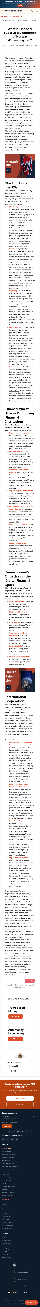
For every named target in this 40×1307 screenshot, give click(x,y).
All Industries (5, 1199)
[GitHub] (22, 1131)
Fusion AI (6, 1148)
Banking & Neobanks (8, 1178)
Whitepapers (5, 1211)
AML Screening (6, 1151)
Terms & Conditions (20, 1303)
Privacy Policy (9, 1303)
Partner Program (6, 1249)
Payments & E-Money (8, 1181)
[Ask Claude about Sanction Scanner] (12, 1139)
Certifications (6, 1243)
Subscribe (7, 1126)
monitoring (13, 241)
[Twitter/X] (13, 1131)
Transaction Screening (8, 1157)
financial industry (11, 66)
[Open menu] (36, 11)
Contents (32, 1303)
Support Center (6, 1257)
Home (5, 16)
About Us (4, 1237)
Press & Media (6, 1252)
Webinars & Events (7, 1222)
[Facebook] (30, 1131)
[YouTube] (18, 1131)
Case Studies (6, 1214)
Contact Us (5, 1254)
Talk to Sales (20, 1104)
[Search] (32, 11)
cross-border (14, 813)
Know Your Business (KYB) (10, 1166)
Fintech (4, 1183)
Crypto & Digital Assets (8, 1186)
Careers (4, 1246)
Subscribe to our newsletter (9, 1122)
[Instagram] (26, 1131)
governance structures (20, 475)
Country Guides (6, 1216)
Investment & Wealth (8, 1192)
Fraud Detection (6, 1160)
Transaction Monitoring (8, 1154)
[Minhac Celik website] (15, 1071)
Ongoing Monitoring (8, 1163)
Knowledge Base (17, 16)
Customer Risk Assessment (10, 1169)
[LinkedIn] (9, 1131)
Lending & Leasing (7, 1195)
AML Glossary (6, 1219)
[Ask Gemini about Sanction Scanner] (16, 1139)
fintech (12, 604)
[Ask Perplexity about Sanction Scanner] (8, 1139)
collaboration (14, 390)
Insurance (5, 1189)
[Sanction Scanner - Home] (12, 11)
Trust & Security (6, 1240)
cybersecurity (21, 641)
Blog (3, 1208)
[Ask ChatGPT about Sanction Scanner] (3, 1139)
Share (30, 980)
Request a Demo (20, 1098)
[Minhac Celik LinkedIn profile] (11, 1071)
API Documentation (7, 1225)
